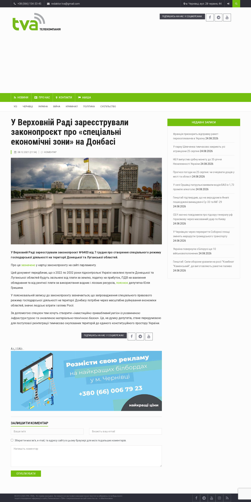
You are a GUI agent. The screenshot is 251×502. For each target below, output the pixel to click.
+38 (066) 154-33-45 (28, 3)
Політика (89, 106)
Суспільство (108, 106)
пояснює (122, 283)
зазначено (28, 265)
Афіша (86, 97)
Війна (56, 106)
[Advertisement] (125, 62)
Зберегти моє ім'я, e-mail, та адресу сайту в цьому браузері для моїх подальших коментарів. (70, 440)
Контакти (65, 97)
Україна (43, 106)
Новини (22, 97)
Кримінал (72, 106)
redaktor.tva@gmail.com (65, 3)
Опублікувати (25, 473)
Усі (15, 106)
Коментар (50, 152)
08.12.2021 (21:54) (27, 152)
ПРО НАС (44, 97)
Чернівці (28, 106)
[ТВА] (55, 21)
